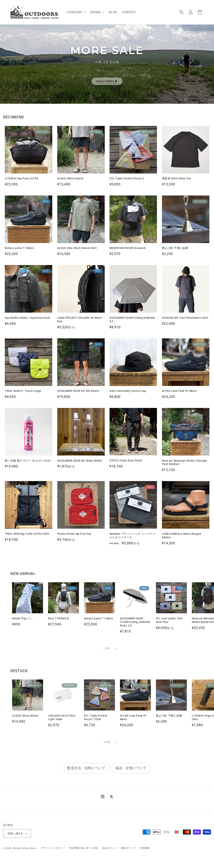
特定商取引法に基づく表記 (83, 848)
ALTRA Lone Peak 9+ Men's (179, 390)
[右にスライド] (116, 648)
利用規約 (145, 848)
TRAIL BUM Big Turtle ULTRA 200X (27, 533)
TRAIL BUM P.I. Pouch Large (23, 390)
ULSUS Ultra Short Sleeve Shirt (77, 248)
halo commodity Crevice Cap (128, 390)
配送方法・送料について (86, 768)
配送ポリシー (128, 848)
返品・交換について (131, 768)
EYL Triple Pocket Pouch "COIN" (95, 717)
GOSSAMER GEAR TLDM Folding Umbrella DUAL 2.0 (135, 622)
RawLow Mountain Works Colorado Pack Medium (184, 462)
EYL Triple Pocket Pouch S (127, 178)
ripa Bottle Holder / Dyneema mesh (27, 317)
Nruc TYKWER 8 (58, 618)
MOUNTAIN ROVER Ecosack (128, 248)
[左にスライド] (97, 648)
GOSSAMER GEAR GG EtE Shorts (78, 390)
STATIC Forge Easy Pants (126, 460)
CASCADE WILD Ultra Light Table (61, 717)
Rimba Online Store (24, 848)
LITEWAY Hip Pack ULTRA (21, 178)
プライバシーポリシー (53, 848)
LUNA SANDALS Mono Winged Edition (181, 535)
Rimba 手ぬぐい (22, 618)
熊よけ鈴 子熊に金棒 (175, 248)
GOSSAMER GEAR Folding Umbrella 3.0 (132, 319)
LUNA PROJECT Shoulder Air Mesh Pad (79, 319)
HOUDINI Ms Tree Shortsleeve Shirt (185, 317)
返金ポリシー (110, 848)
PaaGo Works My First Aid (74, 533)
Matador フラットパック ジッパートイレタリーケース (133, 535)
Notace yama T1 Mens (19, 248)
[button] (76, 12)
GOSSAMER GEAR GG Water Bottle (79, 460)
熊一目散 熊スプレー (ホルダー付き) (28, 460)
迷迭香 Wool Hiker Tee (176, 178)
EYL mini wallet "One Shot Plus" (169, 620)
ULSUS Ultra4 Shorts (70, 178)
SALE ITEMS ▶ (107, 81)
